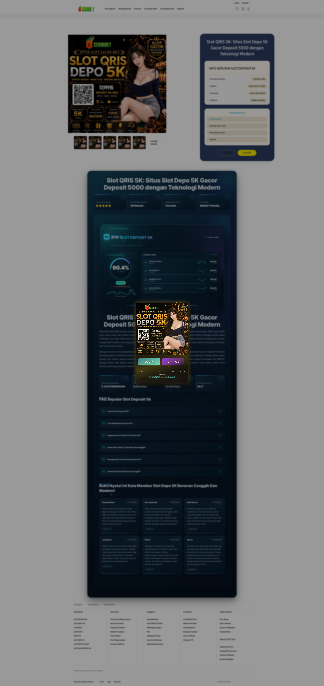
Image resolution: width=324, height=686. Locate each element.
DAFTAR (173, 361)
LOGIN (149, 361)
